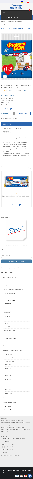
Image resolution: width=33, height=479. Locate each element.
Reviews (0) (7, 132)
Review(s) (11, 90)
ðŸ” (5, 76)
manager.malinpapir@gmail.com (10, 455)
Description (7, 124)
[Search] (29, 17)
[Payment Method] (17, 476)
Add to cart (23, 114)
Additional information (12, 128)
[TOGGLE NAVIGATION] (4, 17)
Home (3, 21)
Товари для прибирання (14, 21)
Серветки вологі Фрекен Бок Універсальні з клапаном (16, 196)
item (29, 10)
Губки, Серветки (8, 24)
